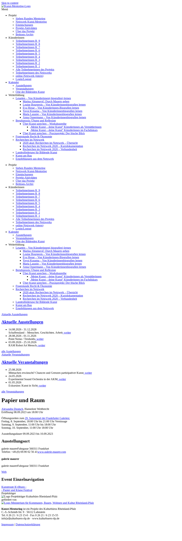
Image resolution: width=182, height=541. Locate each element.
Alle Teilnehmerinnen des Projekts (35, 69)
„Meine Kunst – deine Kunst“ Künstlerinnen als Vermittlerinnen (65, 126)
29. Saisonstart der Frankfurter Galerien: (47, 418)
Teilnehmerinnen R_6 (28, 50)
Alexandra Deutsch (12, 408)
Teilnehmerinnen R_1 (28, 66)
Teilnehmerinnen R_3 (28, 59)
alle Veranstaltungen (12, 391)
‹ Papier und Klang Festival (16, 490)
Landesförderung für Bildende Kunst (36, 152)
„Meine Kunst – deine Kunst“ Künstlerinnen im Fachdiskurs (64, 130)
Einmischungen (24, 24)
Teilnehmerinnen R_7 (28, 47)
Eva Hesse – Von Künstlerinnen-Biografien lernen (51, 107)
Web (4, 471)
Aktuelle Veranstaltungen (15, 354)
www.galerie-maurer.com (52, 451)
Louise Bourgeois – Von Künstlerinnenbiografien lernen (54, 104)
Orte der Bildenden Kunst (30, 91)
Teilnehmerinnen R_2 (28, 63)
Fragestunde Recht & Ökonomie (34, 136)
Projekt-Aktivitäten (26, 28)
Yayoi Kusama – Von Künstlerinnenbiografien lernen (52, 110)
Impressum (7, 524)
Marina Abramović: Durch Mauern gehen (46, 101)
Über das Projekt (25, 31)
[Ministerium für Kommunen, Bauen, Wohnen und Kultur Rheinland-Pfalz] (47, 502)
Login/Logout (23, 79)
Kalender (14, 82)
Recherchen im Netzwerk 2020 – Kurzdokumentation (53, 146)
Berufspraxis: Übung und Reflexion (36, 120)
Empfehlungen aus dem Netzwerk (35, 158)
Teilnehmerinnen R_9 (28, 40)
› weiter (66, 332)
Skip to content (9, 2)
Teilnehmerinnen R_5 (28, 53)
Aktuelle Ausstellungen (14, 314)
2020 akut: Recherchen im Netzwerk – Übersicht (50, 142)
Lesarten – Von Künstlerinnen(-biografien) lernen (43, 98)
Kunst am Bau (24, 155)
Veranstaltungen (25, 88)
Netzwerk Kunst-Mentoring (31, 21)
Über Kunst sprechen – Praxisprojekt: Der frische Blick (54, 133)
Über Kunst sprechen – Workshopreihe (44, 123)
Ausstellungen (24, 85)
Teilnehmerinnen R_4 (28, 56)
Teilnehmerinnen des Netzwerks (34, 72)
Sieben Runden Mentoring (30, 18)
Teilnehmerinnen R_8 (28, 44)
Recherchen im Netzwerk (30, 139)
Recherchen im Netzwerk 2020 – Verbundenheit (50, 149)
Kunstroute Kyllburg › (13, 486)
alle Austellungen (11, 351)
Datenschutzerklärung (28, 524)
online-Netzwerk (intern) (29, 75)
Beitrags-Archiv (25, 34)
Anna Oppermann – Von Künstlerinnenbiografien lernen (54, 117)
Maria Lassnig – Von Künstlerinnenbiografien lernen (52, 114)
